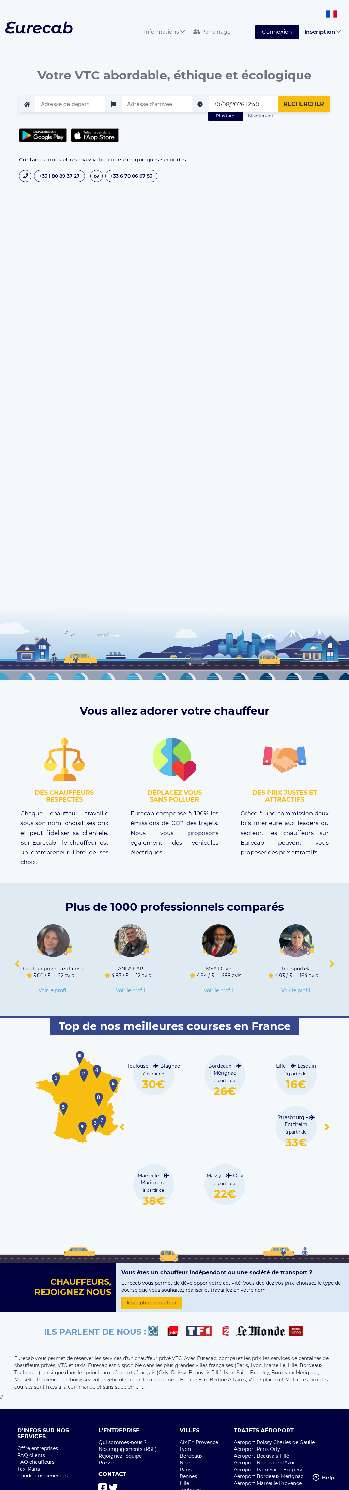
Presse (106, 1463)
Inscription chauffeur (152, 1303)
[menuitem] (163, 24)
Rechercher (304, 104)
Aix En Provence (199, 1442)
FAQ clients (31, 1455)
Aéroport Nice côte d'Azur (264, 1463)
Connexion (277, 32)
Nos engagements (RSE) (127, 1449)
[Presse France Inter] (175, 1332)
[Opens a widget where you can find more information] (323, 1478)
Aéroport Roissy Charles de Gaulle (274, 1442)
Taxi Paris (28, 1469)
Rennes (188, 1476)
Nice (185, 1463)
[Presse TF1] (203, 1332)
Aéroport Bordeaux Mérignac (268, 1476)
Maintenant (260, 115)
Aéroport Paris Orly (257, 1449)
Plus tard (225, 115)
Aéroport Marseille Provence (268, 1483)
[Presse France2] (227, 1332)
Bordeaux (191, 1456)
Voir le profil (53, 990)
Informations (162, 32)
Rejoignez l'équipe (120, 1456)
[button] (17, 964)
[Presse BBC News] (296, 1332)
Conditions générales (42, 1476)
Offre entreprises (37, 1448)
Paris (186, 1470)
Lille (184, 1483)
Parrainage (215, 32)
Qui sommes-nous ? (122, 1442)
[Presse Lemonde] (260, 1332)
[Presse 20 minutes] (156, 1332)
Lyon (185, 1449)
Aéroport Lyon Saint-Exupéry (268, 1470)
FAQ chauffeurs (36, 1462)
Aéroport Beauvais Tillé (261, 1456)
